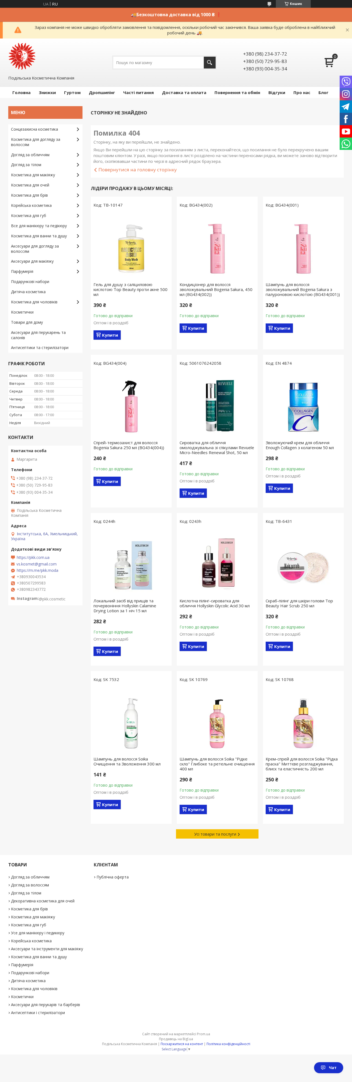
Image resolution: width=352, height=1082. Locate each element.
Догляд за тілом (26, 164)
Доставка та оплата (184, 92)
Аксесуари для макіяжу (32, 261)
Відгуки (276, 92)
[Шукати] (210, 62)
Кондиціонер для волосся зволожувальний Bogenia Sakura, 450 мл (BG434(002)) (216, 289)
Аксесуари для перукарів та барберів (45, 1004)
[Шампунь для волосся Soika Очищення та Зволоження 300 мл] (131, 720)
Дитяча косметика (28, 291)
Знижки (47, 92)
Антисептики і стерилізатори (38, 1012)
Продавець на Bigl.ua (176, 1039)
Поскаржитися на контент (182, 1044)
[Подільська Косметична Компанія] (22, 56)
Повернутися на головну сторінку (137, 169)
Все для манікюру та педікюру (39, 225)
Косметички (22, 312)
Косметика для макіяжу (33, 174)
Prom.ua (203, 1034)
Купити (110, 335)
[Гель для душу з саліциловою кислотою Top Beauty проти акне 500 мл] (131, 246)
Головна (21, 92)
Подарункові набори (30, 281)
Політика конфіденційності (228, 1044)
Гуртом (72, 92)
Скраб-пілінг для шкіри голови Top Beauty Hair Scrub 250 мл (299, 603)
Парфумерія (22, 271)
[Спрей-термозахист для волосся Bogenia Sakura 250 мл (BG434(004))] (131, 404)
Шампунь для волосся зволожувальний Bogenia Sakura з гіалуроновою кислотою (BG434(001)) (303, 289)
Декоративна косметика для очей (43, 901)
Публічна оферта (113, 877)
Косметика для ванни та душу (39, 235)
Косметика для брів (29, 195)
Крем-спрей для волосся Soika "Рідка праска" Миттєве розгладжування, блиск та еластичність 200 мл (302, 763)
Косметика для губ (28, 215)
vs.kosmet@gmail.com (36, 564)
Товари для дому (27, 322)
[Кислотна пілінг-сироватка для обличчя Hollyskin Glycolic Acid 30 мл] (217, 562)
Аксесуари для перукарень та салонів (38, 335)
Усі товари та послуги (215, 834)
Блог (323, 92)
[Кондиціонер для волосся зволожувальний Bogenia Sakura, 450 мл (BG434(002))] (217, 246)
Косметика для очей (30, 185)
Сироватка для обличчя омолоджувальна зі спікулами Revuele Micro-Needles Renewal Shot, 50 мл (217, 447)
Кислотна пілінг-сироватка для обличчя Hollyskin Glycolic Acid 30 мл (215, 603)
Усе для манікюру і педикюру (37, 932)
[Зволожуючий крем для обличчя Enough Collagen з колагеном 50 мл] (303, 404)
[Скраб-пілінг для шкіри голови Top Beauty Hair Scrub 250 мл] (303, 562)
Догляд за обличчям (30, 154)
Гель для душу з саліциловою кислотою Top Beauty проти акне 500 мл (130, 289)
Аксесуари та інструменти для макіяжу (47, 948)
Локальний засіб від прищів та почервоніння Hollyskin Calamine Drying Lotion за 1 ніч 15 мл (125, 605)
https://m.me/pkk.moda (37, 570)
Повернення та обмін (237, 92)
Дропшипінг (102, 92)
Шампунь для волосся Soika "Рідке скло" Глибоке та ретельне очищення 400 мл (217, 763)
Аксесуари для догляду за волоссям (35, 248)
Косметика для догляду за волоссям (35, 142)
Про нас (301, 92)
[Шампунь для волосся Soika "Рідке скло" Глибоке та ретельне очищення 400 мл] (217, 720)
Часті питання (138, 92)
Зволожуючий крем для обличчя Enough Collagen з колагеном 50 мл (300, 445)
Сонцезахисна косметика (34, 129)
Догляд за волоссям (30, 885)
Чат (333, 1067)
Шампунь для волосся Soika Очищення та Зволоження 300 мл (127, 761)
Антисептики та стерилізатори (39, 347)
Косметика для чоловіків (34, 301)
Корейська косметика (31, 205)
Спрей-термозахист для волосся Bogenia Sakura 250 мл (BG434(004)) (129, 445)
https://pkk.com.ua (33, 557)
